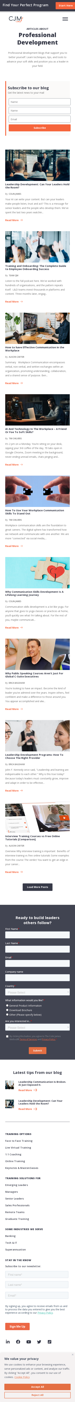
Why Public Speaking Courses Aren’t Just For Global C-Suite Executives (34, 675)
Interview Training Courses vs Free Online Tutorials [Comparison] (32, 837)
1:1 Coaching (13, 1154)
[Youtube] (28, 1342)
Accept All (37, 1386)
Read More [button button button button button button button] (12, 709)
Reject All (37, 1395)
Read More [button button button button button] (12, 546)
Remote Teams (15, 1212)
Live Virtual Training (18, 1147)
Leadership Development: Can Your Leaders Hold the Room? (37, 185)
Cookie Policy (22, 1377)
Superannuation (15, 1249)
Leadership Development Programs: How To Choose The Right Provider (34, 756)
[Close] (72, 1354)
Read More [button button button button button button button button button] (12, 872)
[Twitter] (39, 1342)
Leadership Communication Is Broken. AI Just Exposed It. (42, 1083)
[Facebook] (18, 1342)
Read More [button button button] (12, 383)
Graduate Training (17, 1219)
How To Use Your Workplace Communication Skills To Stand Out (34, 512)
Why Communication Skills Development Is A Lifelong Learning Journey (34, 593)
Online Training (15, 1161)
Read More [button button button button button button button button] (12, 790)
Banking (10, 1236)
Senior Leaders (14, 1198)
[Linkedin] (7, 1342)
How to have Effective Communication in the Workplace (34, 348)
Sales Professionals (17, 1205)
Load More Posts (37, 887)
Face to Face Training (18, 1140)
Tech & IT (11, 1242)
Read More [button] (12, 220)
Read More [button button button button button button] (12, 627)
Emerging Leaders (16, 1185)
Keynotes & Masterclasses (21, 1168)
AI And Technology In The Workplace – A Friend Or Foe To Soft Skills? (36, 430)
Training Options (18, 1134)
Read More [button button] (12, 301)
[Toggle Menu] (65, 19)
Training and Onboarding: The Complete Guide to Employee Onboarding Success (35, 267)
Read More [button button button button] (12, 464)
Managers (11, 1191)
